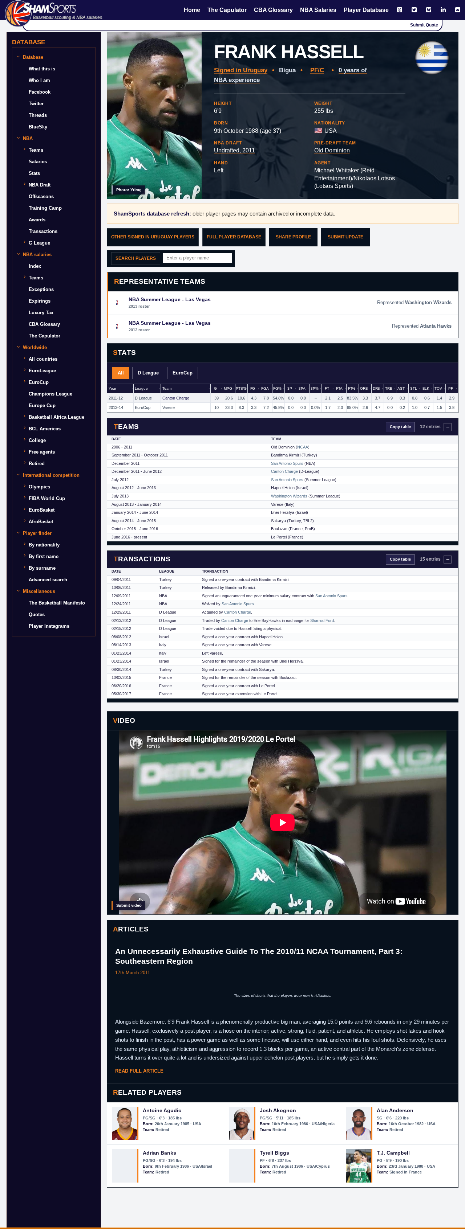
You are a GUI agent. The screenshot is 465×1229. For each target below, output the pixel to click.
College (37, 440)
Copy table (400, 427)
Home (192, 10)
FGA (265, 388)
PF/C (317, 70)
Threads (38, 115)
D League (148, 373)
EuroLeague (42, 370)
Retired (37, 463)
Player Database (366, 10)
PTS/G (241, 388)
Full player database (234, 236)
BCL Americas (45, 428)
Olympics (39, 486)
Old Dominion (332, 150)
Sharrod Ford (322, 620)
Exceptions (41, 289)
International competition (51, 475)
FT (327, 388)
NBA (28, 138)
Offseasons (41, 196)
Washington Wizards (289, 496)
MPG (228, 388)
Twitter (36, 103)
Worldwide (35, 347)
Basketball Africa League (56, 417)
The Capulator (227, 10)
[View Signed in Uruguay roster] (432, 57)
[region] (282, 398)
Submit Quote (424, 25)
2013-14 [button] (116, 407)
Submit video (129, 905)
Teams (36, 150)
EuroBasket (41, 510)
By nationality (44, 545)
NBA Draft (39, 185)
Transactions (43, 231)
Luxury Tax (41, 312)
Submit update (345, 236)
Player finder (37, 533)
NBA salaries (37, 254)
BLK (426, 388)
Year (112, 388)
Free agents (42, 452)
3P (289, 388)
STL (413, 388)
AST (401, 388)
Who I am (39, 80)
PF (450, 388)
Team (166, 388)
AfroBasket (41, 521)
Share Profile (293, 236)
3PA (302, 388)
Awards (37, 219)
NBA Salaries (318, 10)
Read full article (139, 1071)
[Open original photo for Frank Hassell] (154, 115)
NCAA (302, 447)
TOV (438, 388)
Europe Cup (42, 405)
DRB (376, 388)
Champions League (50, 394)
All (121, 373)
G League (39, 243)
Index (35, 266)
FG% (277, 388)
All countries (43, 359)
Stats (34, 173)
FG (252, 388)
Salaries (38, 161)
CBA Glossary (273, 10)
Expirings (39, 301)
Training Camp (45, 208)
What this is (42, 68)
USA (330, 131)
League (141, 388)
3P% (315, 388)
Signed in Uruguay (240, 70)
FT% (352, 388)
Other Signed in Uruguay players (152, 236)
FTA (339, 388)
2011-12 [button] (116, 398)
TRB (388, 388)
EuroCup (183, 373)
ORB (364, 388)
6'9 (218, 111)
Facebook (39, 92)
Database (33, 57)
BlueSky (38, 127)
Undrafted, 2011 (234, 150)
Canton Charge (175, 398)
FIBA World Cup (47, 498)
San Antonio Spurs (287, 463)
